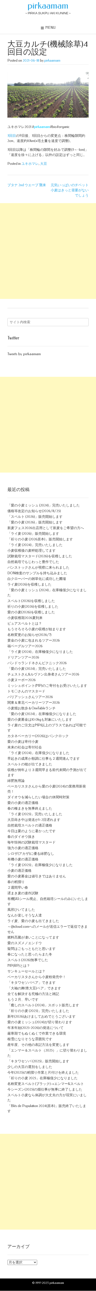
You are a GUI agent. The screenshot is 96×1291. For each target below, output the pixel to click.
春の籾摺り (16, 882)
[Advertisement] (48, 251)
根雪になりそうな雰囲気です (29, 1039)
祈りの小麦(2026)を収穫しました (32, 606)
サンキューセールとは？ (26, 971)
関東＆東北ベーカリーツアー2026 (33, 703)
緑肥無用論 (16, 781)
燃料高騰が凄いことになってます (33, 937)
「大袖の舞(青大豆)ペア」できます (34, 988)
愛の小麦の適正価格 (22, 803)
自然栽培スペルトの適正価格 (29, 825)
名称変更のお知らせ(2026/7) (29, 635)
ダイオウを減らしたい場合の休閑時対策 (38, 797)
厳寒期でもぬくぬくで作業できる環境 (36, 1033)
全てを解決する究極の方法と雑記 (33, 994)
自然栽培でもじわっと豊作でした (33, 562)
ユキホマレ (30, 164)
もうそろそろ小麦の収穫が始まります (36, 629)
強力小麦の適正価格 (22, 848)
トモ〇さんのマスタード (26, 691)
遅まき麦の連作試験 (22, 893)
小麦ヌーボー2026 (21, 680)
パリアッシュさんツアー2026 (30, 697)
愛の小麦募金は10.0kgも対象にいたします (39, 719)
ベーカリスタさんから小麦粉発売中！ (36, 977)
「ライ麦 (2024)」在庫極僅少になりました (40, 652)
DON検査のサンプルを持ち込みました (37, 573)
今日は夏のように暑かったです (31, 831)
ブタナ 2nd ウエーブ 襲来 (26, 185)
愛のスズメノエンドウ (24, 943)
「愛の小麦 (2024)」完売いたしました (36, 669)
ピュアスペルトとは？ (24, 623)
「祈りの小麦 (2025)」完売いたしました (38, 1011)
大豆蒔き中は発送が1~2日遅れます (33, 820)
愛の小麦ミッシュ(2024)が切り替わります (39, 1022)
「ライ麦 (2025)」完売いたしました (34, 814)
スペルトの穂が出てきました (29, 764)
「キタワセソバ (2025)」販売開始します (38, 1061)
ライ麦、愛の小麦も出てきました (33, 921)
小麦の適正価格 (19, 871)
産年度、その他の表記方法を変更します (38, 1045)
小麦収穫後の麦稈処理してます (31, 550)
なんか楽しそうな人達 (24, 915)
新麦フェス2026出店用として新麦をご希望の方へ (45, 528)
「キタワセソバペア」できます (31, 983)
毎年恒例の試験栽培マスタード (31, 842)
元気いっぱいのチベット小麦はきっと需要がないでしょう (70, 190)
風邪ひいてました (21, 910)
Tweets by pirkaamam (24, 354)
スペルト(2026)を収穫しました (31, 601)
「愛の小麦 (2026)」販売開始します (35, 522)
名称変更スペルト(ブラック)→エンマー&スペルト (45, 1084)
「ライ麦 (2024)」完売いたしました (35, 545)
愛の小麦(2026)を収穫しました (31, 612)
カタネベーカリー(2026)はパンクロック (38, 736)
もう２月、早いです (22, 999)
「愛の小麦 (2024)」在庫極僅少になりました (41, 714)
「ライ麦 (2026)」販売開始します (33, 534)
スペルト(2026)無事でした (27, 960)
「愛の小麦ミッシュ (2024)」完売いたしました (43, 505)
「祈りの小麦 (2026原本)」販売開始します (40, 539)
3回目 (11, 136)
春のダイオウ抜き (21, 837)
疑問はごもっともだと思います (31, 949)
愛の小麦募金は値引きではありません (36, 876)
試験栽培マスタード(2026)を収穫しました (39, 556)
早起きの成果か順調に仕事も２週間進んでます (43, 759)
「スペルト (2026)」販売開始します (35, 517)
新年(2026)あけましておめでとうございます (41, 1016)
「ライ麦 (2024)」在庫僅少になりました (38, 753)
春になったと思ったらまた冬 (29, 954)
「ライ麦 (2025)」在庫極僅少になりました (40, 865)
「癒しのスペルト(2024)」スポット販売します (43, 1005)
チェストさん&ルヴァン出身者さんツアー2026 (43, 674)
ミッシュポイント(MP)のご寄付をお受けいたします (47, 686)
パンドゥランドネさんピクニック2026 (37, 663)
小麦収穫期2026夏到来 (25, 618)
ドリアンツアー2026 (23, 657)
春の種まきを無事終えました (29, 808)
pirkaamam (48, 5)
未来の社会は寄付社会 (24, 747)
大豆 (43, 164)
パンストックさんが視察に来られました (38, 567)
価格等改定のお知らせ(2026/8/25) (34, 511)
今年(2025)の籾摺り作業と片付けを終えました (43, 1072)
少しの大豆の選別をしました (29, 1067)
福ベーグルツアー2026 (25, 646)
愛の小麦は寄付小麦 (22, 742)
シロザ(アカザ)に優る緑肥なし (30, 854)
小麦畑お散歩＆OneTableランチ (31, 708)
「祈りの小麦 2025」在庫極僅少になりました (42, 1078)
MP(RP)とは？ (18, 966)
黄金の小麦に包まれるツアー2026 (33, 640)
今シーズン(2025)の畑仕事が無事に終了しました (44, 1089)
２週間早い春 (17, 887)
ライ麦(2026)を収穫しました (29, 584)
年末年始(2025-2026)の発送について (35, 1028)
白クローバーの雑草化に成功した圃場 (36, 579)
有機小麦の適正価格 (22, 859)
